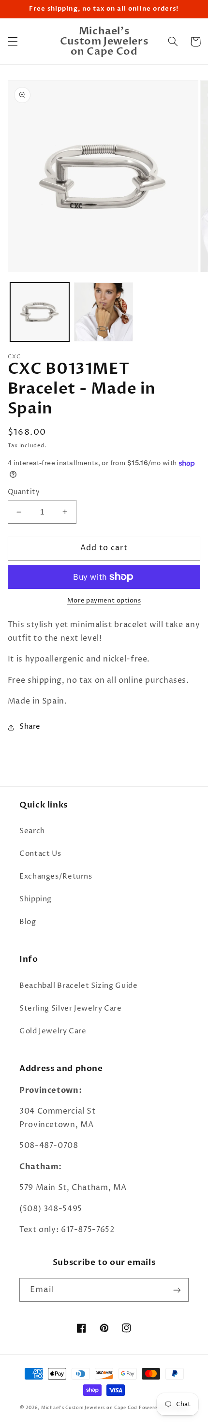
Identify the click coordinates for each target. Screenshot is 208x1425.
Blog (27, 922)
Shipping (35, 899)
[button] (12, 41)
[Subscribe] (177, 1290)
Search (32, 831)
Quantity (24, 492)
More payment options (104, 601)
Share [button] (30, 727)
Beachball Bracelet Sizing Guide (78, 986)
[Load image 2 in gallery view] (103, 311)
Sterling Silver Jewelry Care (70, 1009)
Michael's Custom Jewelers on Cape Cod (89, 1407)
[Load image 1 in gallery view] (39, 311)
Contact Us (40, 854)
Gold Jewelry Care (53, 1031)
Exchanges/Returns (55, 876)
